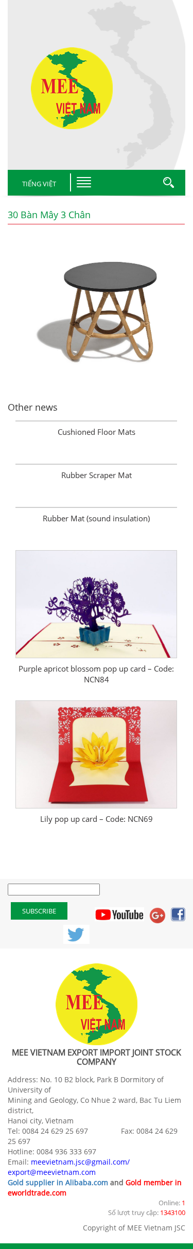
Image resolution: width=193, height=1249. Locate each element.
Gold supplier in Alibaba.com (58, 1182)
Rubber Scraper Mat (96, 475)
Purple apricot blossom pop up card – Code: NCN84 (96, 673)
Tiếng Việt (39, 183)
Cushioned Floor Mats (96, 432)
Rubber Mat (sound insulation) (96, 518)
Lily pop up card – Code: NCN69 (96, 819)
